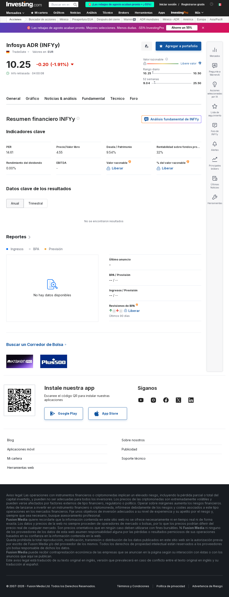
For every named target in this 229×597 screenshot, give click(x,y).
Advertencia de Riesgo (207, 586)
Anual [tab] (15, 203)
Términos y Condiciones (133, 586)
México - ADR (171, 19)
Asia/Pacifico (217, 19)
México (64, 19)
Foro (134, 98)
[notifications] (211, 4)
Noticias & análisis (61, 98)
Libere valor (188, 63)
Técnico (117, 98)
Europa (201, 19)
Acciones (15, 19)
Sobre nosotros (133, 440)
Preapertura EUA (82, 19)
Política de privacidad (171, 586)
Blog (10, 440)
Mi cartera (14, 458)
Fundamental (93, 98)
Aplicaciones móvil (20, 449)
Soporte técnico (134, 458)
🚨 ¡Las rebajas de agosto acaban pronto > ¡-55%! (119, 4)
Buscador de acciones (42, 19)
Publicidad (129, 449)
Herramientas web (20, 467)
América (188, 19)
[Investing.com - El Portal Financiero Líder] (24, 4)
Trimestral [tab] (35, 203)
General (13, 98)
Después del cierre (108, 19)
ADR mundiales (149, 19)
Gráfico (32, 98)
